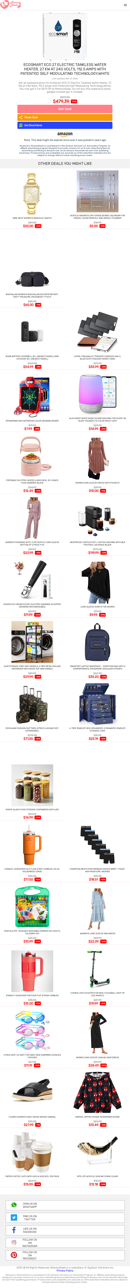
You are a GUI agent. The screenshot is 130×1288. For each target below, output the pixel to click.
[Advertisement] (97, 269)
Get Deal (64, 109)
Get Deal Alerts (33, 125)
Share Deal (28, 117)
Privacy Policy (65, 1270)
